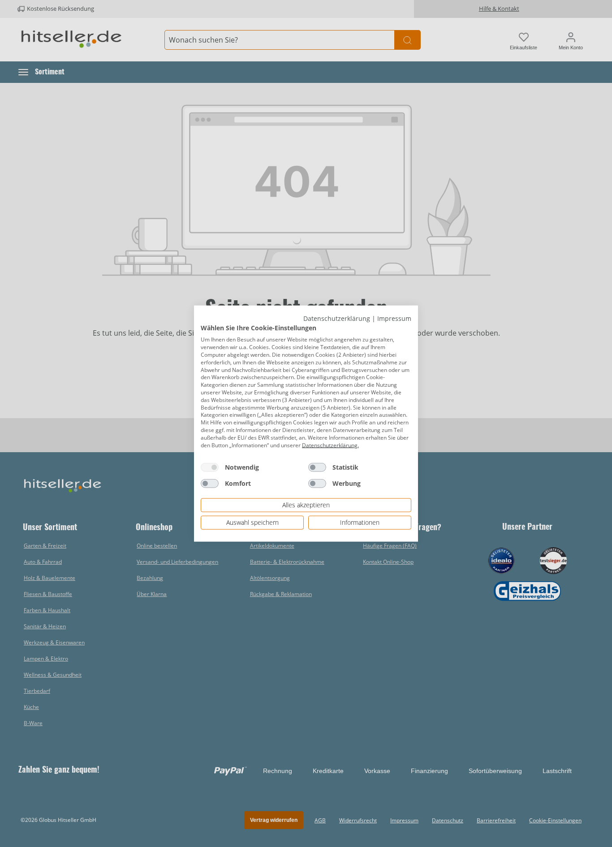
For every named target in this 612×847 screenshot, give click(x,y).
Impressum (394, 318)
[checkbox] (210, 467)
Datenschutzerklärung (336, 318)
